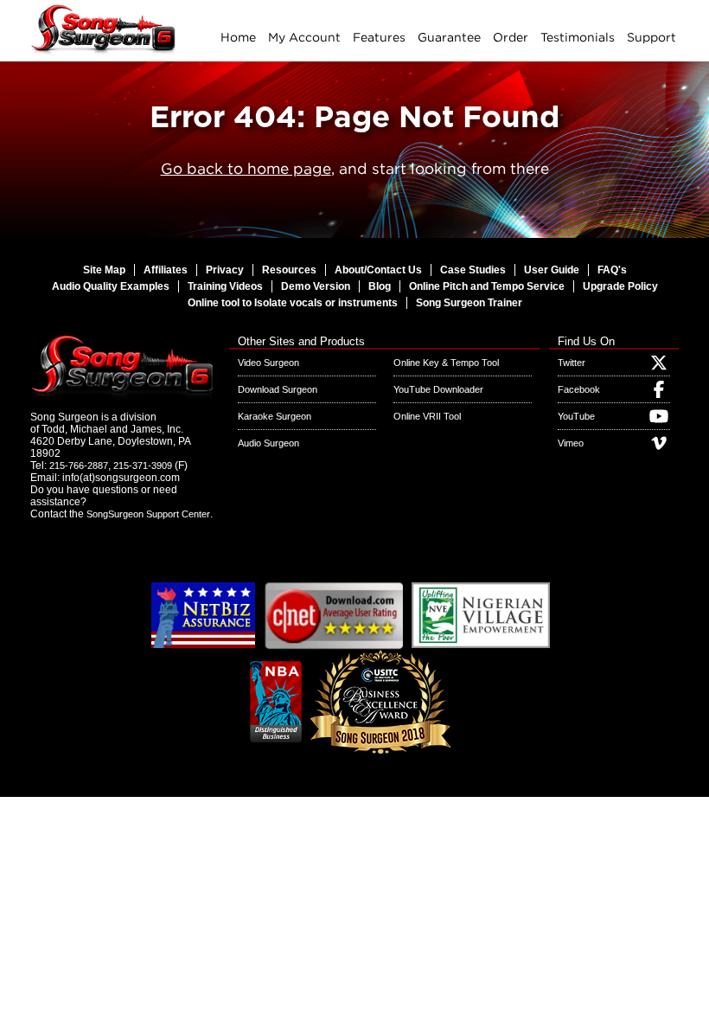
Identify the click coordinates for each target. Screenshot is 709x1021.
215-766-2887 (78, 465)
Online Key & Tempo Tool (446, 362)
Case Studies (473, 270)
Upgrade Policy (620, 286)
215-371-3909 (142, 465)
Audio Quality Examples (110, 286)
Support (651, 36)
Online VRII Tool (427, 416)
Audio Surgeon (268, 443)
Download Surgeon (277, 389)
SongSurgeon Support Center (148, 514)
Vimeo (571, 443)
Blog (379, 286)
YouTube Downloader (438, 389)
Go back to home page (246, 168)
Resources (289, 270)
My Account (304, 36)
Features (379, 36)
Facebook (579, 389)
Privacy (225, 270)
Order (510, 36)
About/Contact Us (378, 270)
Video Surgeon (268, 362)
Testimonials (577, 36)
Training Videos (225, 286)
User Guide (551, 270)
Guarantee (449, 36)
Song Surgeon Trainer (469, 303)
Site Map (104, 270)
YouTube (576, 416)
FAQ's (612, 270)
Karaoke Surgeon (274, 416)
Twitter (571, 362)
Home (238, 36)
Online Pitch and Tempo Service (487, 286)
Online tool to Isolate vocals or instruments (293, 303)
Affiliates (166, 270)
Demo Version (315, 286)
